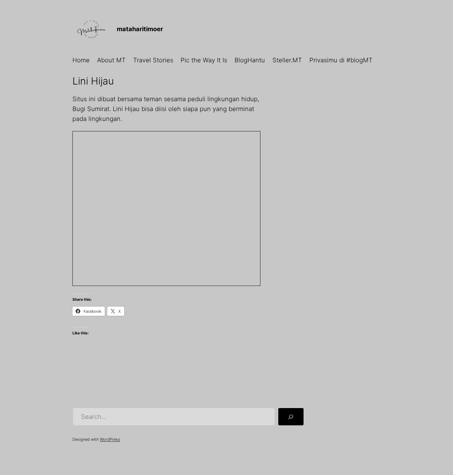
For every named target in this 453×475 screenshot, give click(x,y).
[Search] (291, 416)
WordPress (110, 439)
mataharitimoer (140, 29)
